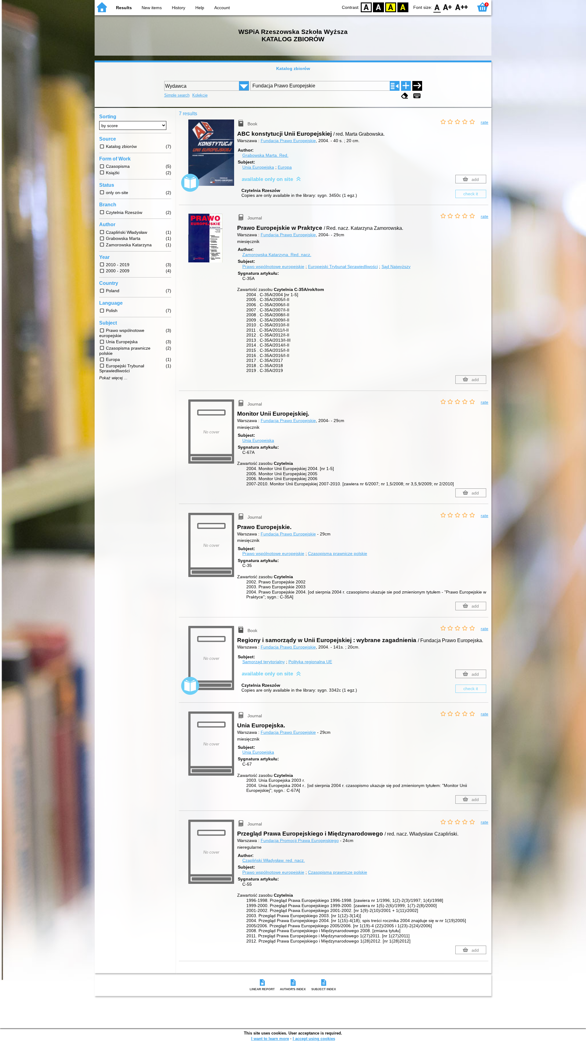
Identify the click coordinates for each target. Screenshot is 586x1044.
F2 (462, 6)
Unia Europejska (258, 167)
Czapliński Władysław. (273, 860)
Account (222, 7)
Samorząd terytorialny (263, 661)
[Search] (417, 86)
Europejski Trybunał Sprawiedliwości (343, 266)
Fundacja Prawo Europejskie (288, 140)
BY (403, 6)
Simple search (177, 95)
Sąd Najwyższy (396, 266)
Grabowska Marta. (265, 155)
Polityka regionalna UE (310, 661)
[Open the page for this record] (212, 157)
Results (124, 7)
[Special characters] (417, 96)
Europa (285, 167)
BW (378, 6)
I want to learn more (270, 1038)
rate (484, 122)
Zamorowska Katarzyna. (276, 254)
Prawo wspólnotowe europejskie (273, 266)
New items (152, 7)
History (178, 7)
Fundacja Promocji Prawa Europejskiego (300, 840)
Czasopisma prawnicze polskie (337, 553)
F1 (447, 6)
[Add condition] (406, 86)
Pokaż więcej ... (113, 378)
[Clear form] (405, 96)
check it (470, 193)
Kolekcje (200, 95)
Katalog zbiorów (293, 68)
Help (199, 7)
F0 (437, 6)
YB (390, 6)
